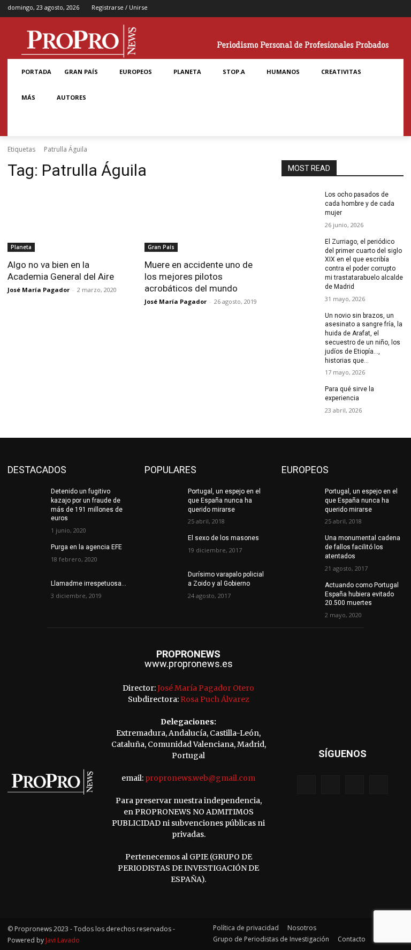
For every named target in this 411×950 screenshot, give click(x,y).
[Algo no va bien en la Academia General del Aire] (68, 221)
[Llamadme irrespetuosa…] (25, 592)
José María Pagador (38, 290)
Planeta (21, 247)
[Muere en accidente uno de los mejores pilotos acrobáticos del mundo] (205, 221)
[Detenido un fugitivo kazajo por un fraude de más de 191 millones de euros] (25, 500)
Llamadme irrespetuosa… (88, 583)
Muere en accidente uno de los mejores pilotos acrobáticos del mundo (198, 276)
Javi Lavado (62, 940)
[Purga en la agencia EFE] (25, 555)
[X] (379, 9)
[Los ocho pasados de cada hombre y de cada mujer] (299, 203)
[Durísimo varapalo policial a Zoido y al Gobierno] (162, 583)
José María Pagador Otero (205, 688)
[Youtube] (396, 9)
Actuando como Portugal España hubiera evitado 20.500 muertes (362, 594)
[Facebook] (346, 9)
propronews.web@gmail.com (200, 778)
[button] (28, 123)
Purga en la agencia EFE (86, 547)
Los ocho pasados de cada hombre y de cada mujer (359, 203)
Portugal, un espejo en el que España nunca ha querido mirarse (224, 500)
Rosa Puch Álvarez (214, 699)
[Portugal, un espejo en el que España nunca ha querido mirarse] (162, 500)
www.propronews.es (188, 663)
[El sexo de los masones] (162, 546)
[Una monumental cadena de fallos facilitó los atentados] (299, 546)
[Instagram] (362, 9)
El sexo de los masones (223, 538)
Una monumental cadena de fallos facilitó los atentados (362, 547)
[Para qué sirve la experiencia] (299, 397)
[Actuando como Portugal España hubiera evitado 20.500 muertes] (299, 594)
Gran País (161, 247)
